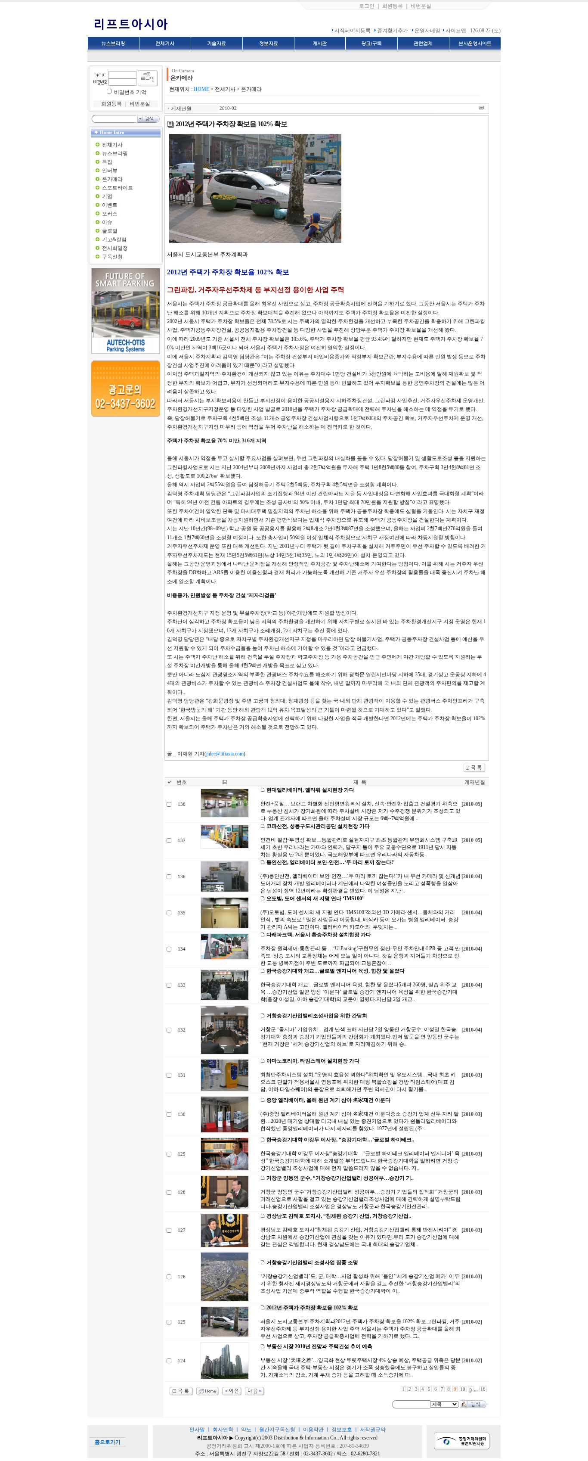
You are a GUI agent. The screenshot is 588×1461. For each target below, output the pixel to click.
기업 (107, 196)
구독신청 (112, 257)
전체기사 (112, 145)
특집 (107, 162)
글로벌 (110, 231)
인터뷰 (110, 171)
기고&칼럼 (114, 239)
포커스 (110, 214)
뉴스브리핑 (115, 153)
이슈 (107, 222)
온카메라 (112, 179)
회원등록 (392, 6)
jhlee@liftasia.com (225, 754)
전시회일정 (115, 248)
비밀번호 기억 (130, 92)
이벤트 (110, 205)
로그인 (366, 6)
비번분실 (421, 6)
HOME (201, 89)
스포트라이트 (117, 188)
